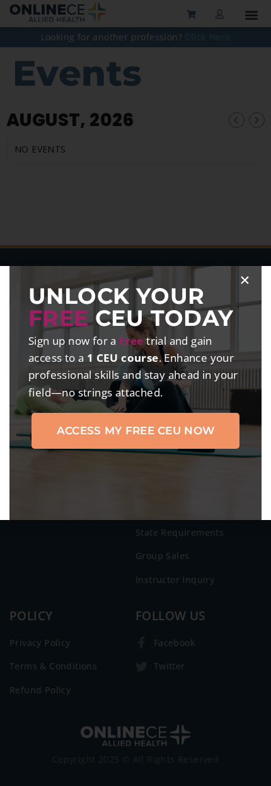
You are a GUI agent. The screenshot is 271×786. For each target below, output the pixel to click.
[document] (135, 393)
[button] (244, 280)
